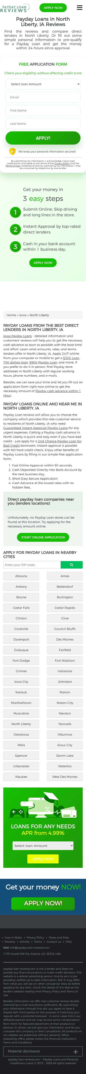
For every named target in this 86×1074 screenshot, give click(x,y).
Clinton (21, 618)
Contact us (54, 941)
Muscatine (21, 713)
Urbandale (21, 766)
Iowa (22, 315)
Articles (24, 941)
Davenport (21, 639)
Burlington (65, 597)
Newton (65, 713)
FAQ (68, 941)
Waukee (21, 777)
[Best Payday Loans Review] (15, 7)
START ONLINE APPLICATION (43, 537)
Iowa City (21, 682)
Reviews (10, 941)
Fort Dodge (21, 661)
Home (11, 315)
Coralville (21, 629)
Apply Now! (43, 903)
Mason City (65, 703)
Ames (65, 576)
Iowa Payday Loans (17, 336)
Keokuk (21, 692)
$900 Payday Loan (43, 362)
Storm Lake (64, 756)
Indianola (65, 671)
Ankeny (21, 587)
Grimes (21, 671)
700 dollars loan (15, 362)
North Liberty (21, 724)
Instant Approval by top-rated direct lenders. (51, 229)
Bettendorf (65, 587)
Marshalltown (21, 703)
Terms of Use (13, 165)
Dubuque (21, 650)
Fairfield (65, 650)
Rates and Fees (59, 937)
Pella (21, 745)
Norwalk (65, 724)
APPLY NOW (43, 859)
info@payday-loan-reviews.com (30, 947)
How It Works (13, 937)
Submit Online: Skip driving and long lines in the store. (50, 212)
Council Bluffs (64, 629)
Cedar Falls (21, 608)
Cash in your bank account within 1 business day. (49, 246)
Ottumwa (65, 734)
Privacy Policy (62, 163)
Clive (65, 618)
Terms (38, 941)
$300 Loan (71, 358)
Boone (21, 597)
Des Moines (64, 639)
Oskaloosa (21, 734)
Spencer (21, 756)
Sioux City (64, 745)
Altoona (21, 576)
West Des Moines (64, 777)
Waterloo (65, 766)
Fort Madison (65, 661)
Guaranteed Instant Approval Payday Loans (35, 428)
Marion (65, 692)
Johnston (65, 682)
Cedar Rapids (65, 608)
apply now (53, 8)
